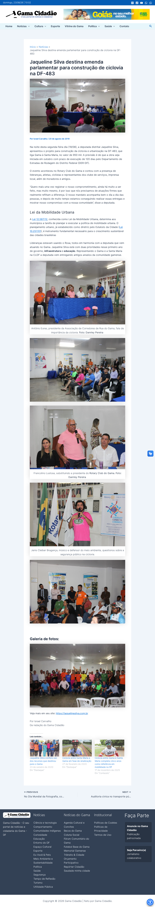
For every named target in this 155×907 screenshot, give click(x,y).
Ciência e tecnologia (45, 822)
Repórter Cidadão (74, 866)
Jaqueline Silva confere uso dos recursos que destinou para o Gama (43, 761)
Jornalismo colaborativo (136, 854)
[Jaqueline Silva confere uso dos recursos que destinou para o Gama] (44, 748)
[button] (28, 26)
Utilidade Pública (43, 886)
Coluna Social (71, 834)
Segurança (39, 874)
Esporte (55, 26)
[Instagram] (132, 3)
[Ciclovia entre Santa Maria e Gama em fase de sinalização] (77, 748)
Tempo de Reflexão (44, 878)
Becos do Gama (73, 830)
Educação (39, 838)
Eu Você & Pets (42, 854)
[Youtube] (141, 3)
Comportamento (42, 826)
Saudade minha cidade (77, 870)
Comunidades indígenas (47, 830)
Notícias (22, 26)
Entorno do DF (41, 842)
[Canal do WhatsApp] (146, 3)
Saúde (108, 26)
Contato (124, 26)
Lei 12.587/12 (39, 219)
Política (92, 26)
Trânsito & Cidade (74, 854)
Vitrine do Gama (74, 26)
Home (8, 26)
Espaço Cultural (42, 846)
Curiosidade (40, 834)
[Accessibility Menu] (150, 902)
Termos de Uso (102, 834)
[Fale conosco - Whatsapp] (150, 3)
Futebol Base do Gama (76, 846)
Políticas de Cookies (105, 822)
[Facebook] (137, 3)
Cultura (39, 26)
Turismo (37, 882)
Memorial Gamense (75, 850)
